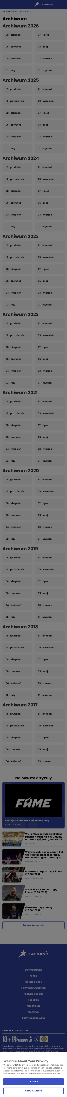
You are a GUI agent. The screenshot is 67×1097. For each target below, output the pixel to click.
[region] (33, 1074)
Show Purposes (33, 1091)
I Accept (33, 1082)
